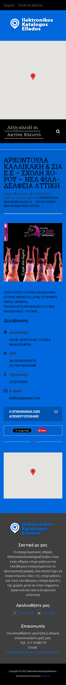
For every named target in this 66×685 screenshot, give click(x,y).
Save (43, 430)
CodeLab (45, 675)
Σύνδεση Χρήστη (30, 5)
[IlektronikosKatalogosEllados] (33, 28)
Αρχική (9, 5)
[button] (33, 77)
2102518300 (18, 382)
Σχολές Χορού (25, 198)
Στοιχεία (23, 194)
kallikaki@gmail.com (24, 398)
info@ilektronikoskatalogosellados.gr (33, 652)
